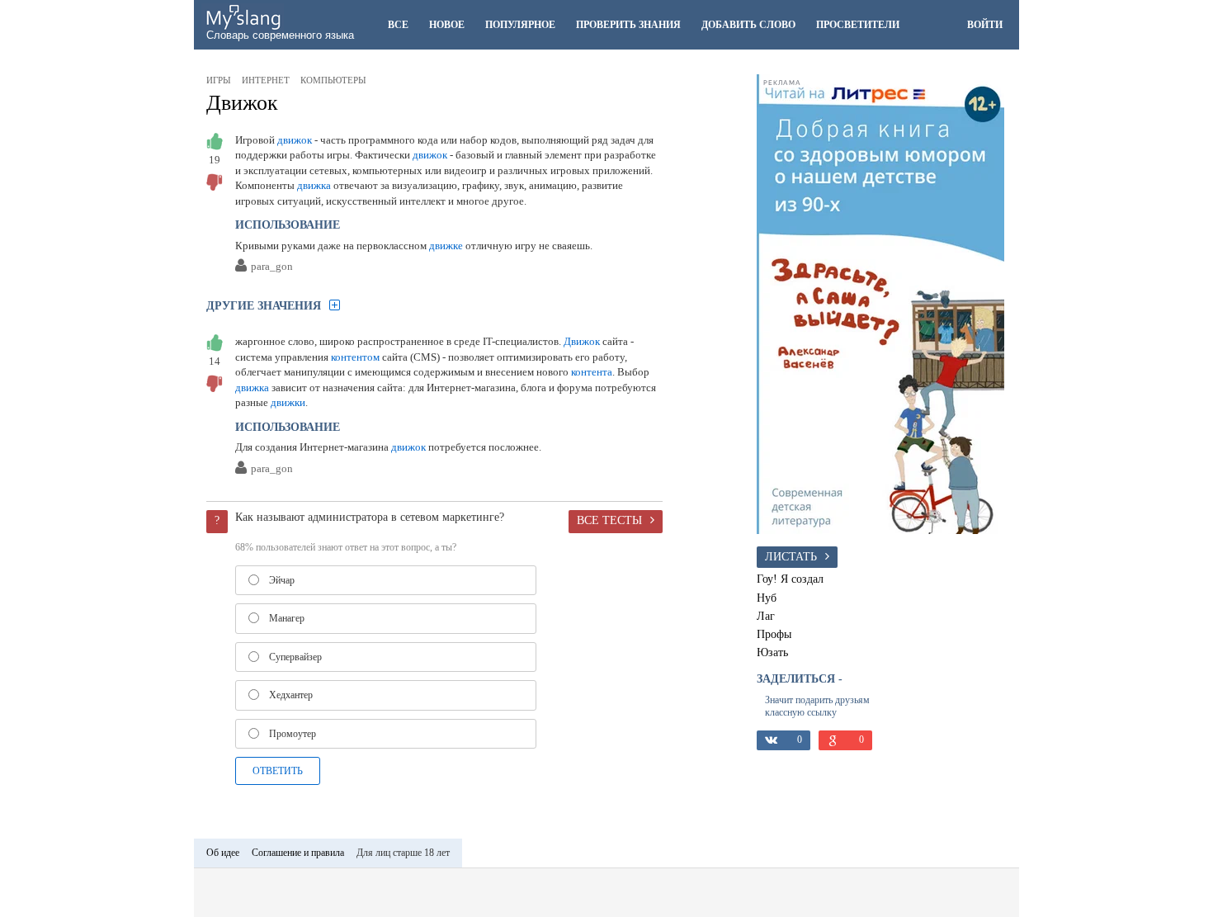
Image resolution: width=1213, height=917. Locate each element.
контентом (355, 357)
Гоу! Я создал (790, 578)
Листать (791, 556)
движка (314, 185)
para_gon (272, 267)
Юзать (772, 652)
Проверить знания (628, 25)
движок (294, 140)
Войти (985, 25)
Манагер (286, 618)
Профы (774, 633)
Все (398, 25)
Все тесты (609, 520)
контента (591, 372)
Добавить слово (748, 25)
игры (218, 80)
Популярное (520, 25)
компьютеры (333, 80)
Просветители (857, 25)
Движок (242, 103)
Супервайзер (295, 657)
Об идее (222, 852)
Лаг (766, 615)
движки (288, 402)
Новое (447, 25)
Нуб (766, 597)
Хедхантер (291, 695)
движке (446, 245)
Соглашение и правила (298, 852)
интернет (266, 80)
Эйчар (282, 580)
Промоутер (292, 734)
